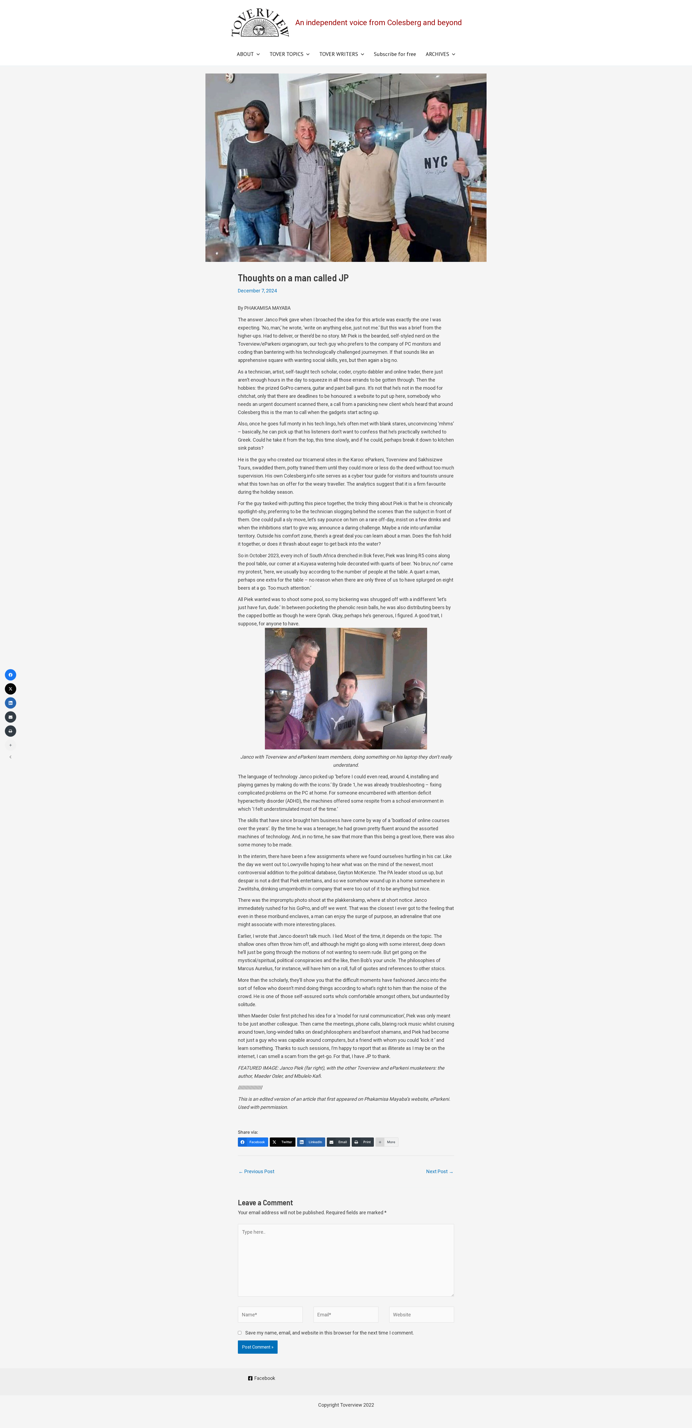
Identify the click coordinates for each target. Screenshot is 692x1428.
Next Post (440, 1171)
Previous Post (256, 1171)
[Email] (10, 717)
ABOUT (245, 54)
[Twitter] (10, 689)
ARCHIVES (437, 54)
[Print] (10, 731)
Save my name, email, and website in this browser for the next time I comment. (329, 1333)
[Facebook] (10, 674)
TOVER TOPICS (287, 54)
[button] (257, 54)
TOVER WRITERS (338, 54)
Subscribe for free (395, 54)
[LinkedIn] (10, 703)
